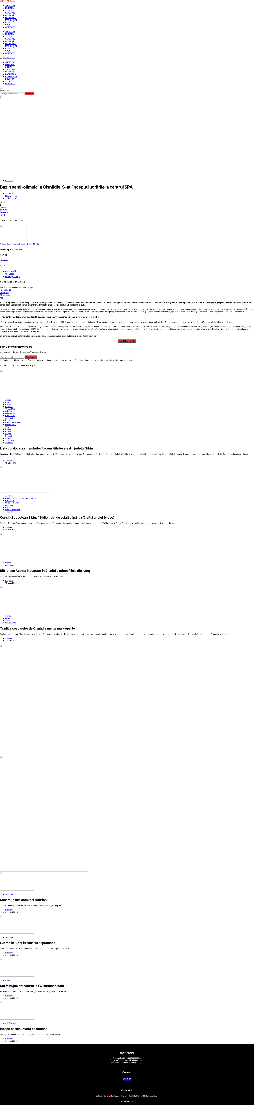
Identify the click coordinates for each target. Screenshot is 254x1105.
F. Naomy (9, 910)
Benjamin (4, 260)
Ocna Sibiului (10, 424)
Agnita (8, 400)
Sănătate (10, 13)
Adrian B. (9, 461)
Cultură (9, 15)
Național (10, 8)
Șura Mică (9, 440)
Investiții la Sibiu (12, 503)
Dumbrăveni (10, 413)
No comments (11, 196)
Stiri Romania (10, 1023)
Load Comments (127, 341)
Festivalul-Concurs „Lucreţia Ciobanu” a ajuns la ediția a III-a (19, 244)
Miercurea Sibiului (12, 422)
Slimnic (8, 438)
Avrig (7, 402)
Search (29, 93)
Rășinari (8, 431)
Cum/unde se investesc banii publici (20, 498)
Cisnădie (9, 180)
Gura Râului (10, 415)
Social (8, 10)
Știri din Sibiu (10, 623)
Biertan (8, 404)
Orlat (7, 427)
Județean (10, 6)
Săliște (8, 434)
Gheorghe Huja (12, 276)
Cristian (8, 411)
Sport (8, 25)
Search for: (4, 90)
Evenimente (11, 20)
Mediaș (8, 420)
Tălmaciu (9, 443)
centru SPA (10, 271)
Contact (10, 27)
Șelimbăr (9, 436)
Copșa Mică (10, 409)
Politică (9, 22)
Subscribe (31, 357)
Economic (10, 17)
